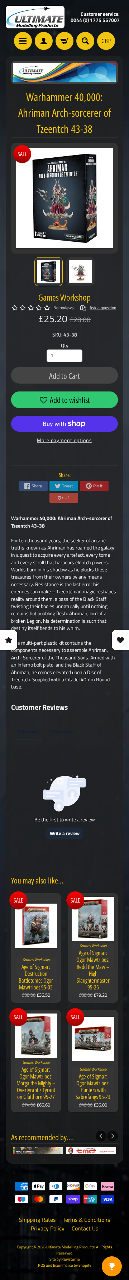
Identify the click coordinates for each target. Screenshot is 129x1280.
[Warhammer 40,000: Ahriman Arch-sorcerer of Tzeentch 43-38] (48, 271)
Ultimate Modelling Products (70, 1247)
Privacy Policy (47, 1228)
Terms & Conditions (86, 1219)
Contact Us (85, 1228)
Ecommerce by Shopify (72, 1265)
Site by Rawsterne (64, 1259)
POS (41, 1265)
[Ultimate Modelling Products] (35, 17)
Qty (64, 345)
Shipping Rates (37, 1219)
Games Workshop (64, 297)
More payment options (64, 440)
